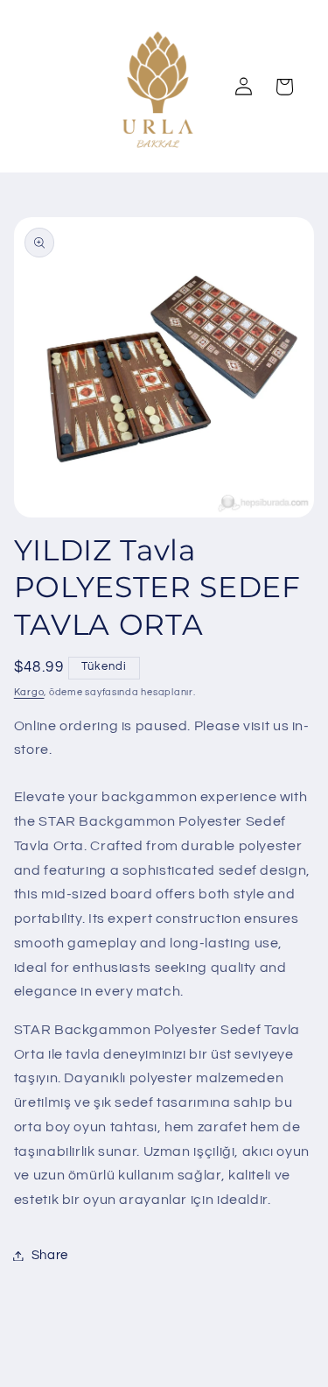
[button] (284, 87)
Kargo (29, 692)
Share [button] (49, 1255)
